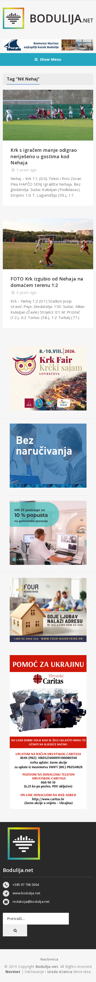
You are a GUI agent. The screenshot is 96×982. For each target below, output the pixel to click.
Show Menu (50, 59)
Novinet (12, 971)
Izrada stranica (60, 971)
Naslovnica (49, 959)
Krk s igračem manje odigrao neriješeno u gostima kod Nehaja (43, 156)
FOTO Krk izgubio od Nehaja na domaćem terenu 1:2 (46, 282)
